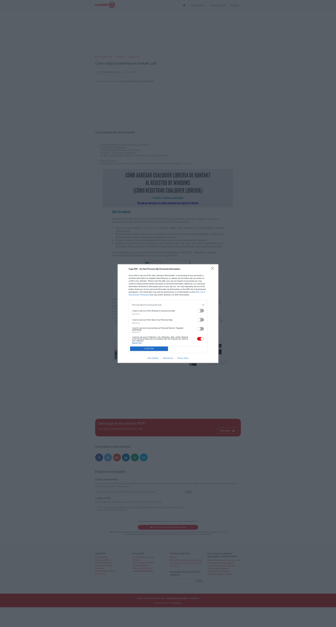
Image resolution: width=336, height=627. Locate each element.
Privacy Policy (183, 358)
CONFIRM (149, 349)
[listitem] (168, 305)
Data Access (168, 358)
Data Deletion (153, 358)
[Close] (213, 269)
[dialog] (168, 313)
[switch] (200, 310)
